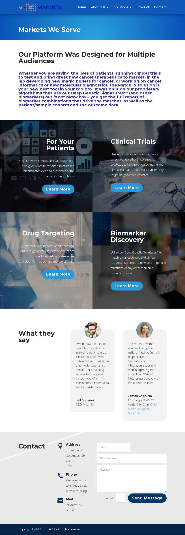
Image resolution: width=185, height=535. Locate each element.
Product (143, 7)
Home (81, 7)
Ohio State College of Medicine (142, 409)
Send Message (147, 498)
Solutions (121, 7)
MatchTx (88, 404)
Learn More (58, 189)
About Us (98, 7)
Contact (160, 7)
